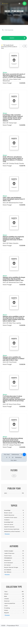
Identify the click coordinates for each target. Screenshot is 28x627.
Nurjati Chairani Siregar (11, 567)
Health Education (9, 515)
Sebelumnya (15, 454)
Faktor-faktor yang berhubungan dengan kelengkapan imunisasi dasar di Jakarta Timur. (14, 199)
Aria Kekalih (7, 569)
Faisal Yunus (8, 555)
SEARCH (12, 38)
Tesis (5, 591)
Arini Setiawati (8, 562)
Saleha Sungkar (8, 551)
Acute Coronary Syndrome (11, 529)
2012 (5, 493)
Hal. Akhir (14, 460)
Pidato (6, 610)
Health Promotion (9, 526)
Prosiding (7, 608)
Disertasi (6, 601)
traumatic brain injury (10, 517)
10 (12, 457)
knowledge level (8, 522)
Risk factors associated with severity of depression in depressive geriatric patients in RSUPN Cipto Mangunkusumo (14, 75)
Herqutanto (7, 560)
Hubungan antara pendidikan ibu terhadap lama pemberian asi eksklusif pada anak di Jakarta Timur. (13, 358)
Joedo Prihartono (9, 553)
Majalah (6, 612)
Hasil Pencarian (17, 15)
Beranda (10, 15)
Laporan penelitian (9, 603)
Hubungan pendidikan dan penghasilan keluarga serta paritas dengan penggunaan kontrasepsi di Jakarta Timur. (13, 239)
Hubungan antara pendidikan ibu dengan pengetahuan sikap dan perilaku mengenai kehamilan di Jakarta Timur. (14, 278)
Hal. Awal (7, 454)
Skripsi (6, 594)
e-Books (6, 598)
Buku (5, 596)
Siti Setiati (7, 565)
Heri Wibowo (7, 572)
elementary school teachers (12, 531)
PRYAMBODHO (8, 558)
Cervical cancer (8, 524)
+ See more (7, 534)
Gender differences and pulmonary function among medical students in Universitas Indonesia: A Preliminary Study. (13, 159)
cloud (5, 605)
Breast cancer (8, 512)
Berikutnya (18, 457)
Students (6, 519)
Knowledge (7, 510)
